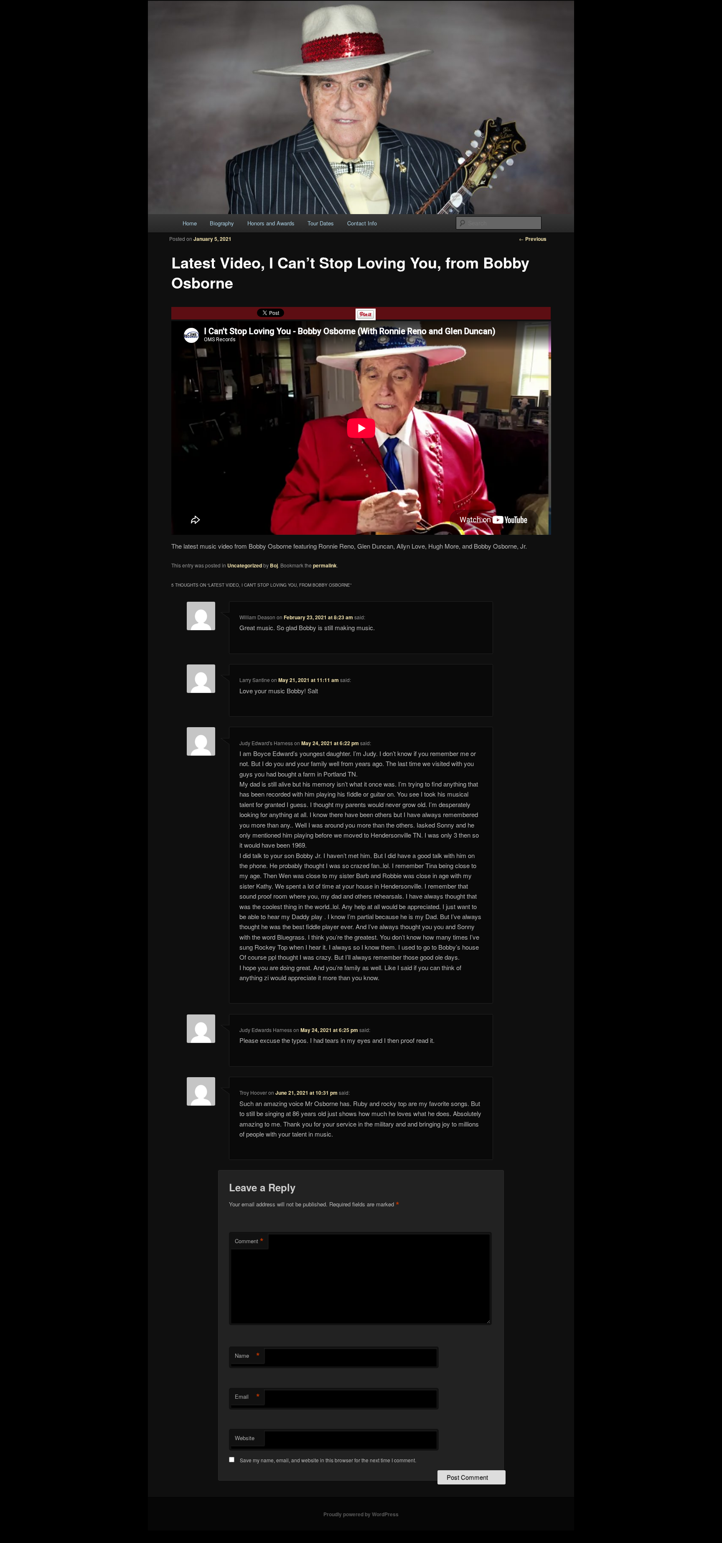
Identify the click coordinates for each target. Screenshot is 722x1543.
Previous (533, 239)
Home (190, 223)
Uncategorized (244, 565)
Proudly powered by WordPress (361, 1514)
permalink (325, 565)
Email (247, 1396)
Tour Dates (321, 223)
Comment (249, 1241)
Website (244, 1438)
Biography (222, 223)
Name (247, 1355)
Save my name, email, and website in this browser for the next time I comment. (328, 1460)
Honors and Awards (271, 223)
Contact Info (362, 223)
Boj (274, 565)
